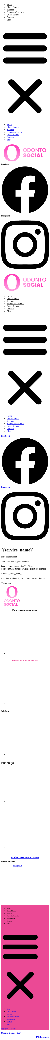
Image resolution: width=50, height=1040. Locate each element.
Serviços (10, 9)
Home (9, 4)
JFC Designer (42, 1037)
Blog (9, 20)
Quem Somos (13, 14)
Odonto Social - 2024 (11, 1033)
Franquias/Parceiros (15, 12)
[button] (25, 72)
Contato (10, 17)
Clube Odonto (13, 7)
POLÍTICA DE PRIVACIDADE (25, 857)
